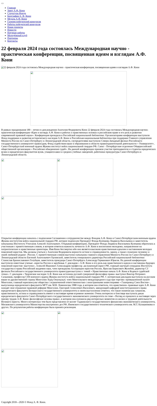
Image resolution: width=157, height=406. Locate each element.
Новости (11, 30)
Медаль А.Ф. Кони (17, 18)
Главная (11, 7)
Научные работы (16, 32)
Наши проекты (15, 27)
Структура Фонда (16, 13)
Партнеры (12, 38)
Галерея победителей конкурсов (24, 21)
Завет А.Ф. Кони (16, 10)
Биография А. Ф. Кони (19, 16)
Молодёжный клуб (17, 35)
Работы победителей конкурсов (23, 24)
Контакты (12, 41)
